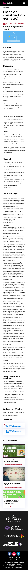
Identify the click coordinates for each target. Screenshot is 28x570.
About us (17, 557)
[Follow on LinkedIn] (18, 554)
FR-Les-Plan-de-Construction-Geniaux (13, 425)
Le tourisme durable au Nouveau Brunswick (12, 460)
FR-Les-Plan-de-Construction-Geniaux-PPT (13, 432)
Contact (10, 557)
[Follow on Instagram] (14, 554)
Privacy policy (14, 560)
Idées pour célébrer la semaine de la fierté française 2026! (11, 501)
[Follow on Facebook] (10, 554)
